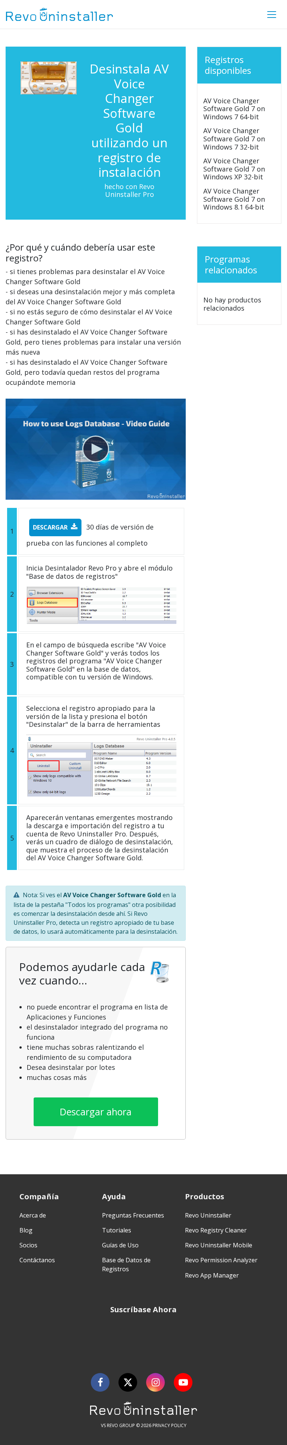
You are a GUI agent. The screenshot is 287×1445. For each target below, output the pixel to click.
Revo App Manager (212, 1275)
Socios (28, 1245)
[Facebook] (100, 1382)
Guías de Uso (120, 1245)
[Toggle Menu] (271, 14)
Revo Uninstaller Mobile (218, 1245)
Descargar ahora (96, 1111)
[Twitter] (127, 1382)
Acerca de (32, 1215)
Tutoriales (116, 1230)
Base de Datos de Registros (126, 1264)
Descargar (50, 527)
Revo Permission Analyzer (221, 1260)
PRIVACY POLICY (169, 1425)
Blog (26, 1230)
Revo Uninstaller (208, 1215)
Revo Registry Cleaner (216, 1230)
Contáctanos (37, 1260)
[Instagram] (155, 1382)
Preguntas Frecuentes (133, 1215)
